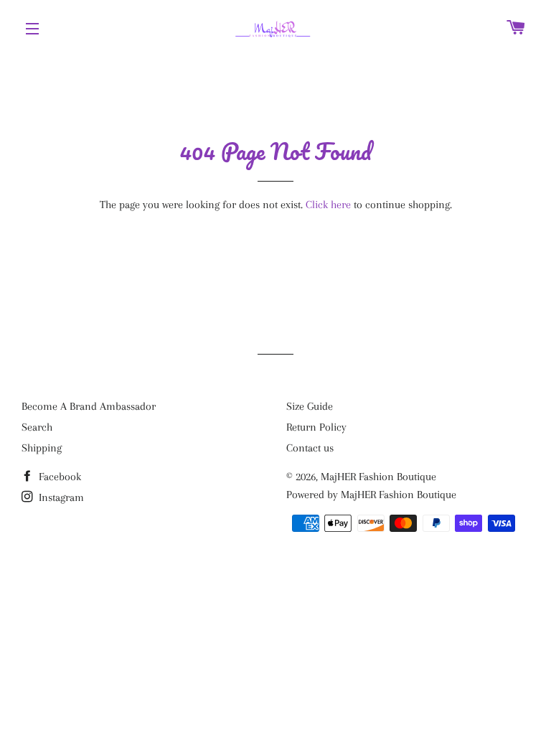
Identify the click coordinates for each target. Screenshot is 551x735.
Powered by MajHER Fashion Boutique (371, 494)
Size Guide (309, 406)
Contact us (310, 447)
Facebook (58, 476)
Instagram (60, 497)
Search (37, 427)
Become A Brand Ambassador (89, 406)
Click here (328, 204)
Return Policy (316, 427)
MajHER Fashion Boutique (378, 476)
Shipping (42, 447)
